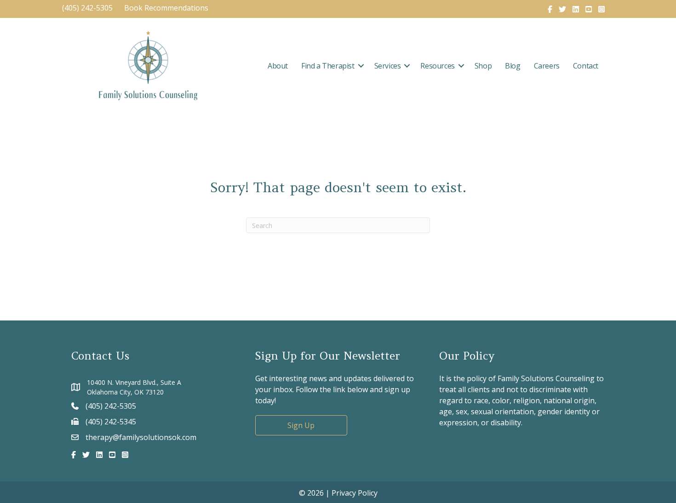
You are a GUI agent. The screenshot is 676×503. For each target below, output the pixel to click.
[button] (361, 66)
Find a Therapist (328, 66)
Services (387, 66)
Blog (512, 66)
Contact (585, 66)
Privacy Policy (355, 493)
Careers (547, 66)
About (278, 66)
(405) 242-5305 (87, 8)
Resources (437, 66)
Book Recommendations (167, 8)
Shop (483, 66)
